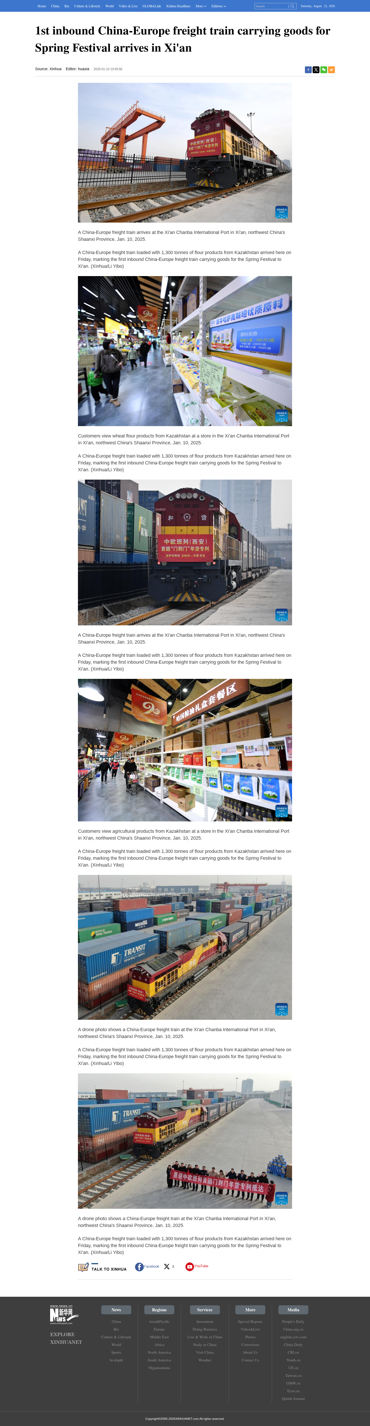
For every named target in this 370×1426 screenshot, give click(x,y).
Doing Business (205, 1329)
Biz (66, 6)
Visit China (205, 1352)
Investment (205, 1321)
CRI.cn (293, 1352)
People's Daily (293, 1321)
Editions (217, 6)
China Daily (293, 1344)
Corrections (250, 1344)
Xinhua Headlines (178, 6)
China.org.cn (293, 1329)
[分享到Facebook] (308, 69)
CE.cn (293, 1367)
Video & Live (128, 6)
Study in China (204, 1344)
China (55, 6)
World (109, 6)
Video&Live (250, 1329)
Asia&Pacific (159, 1321)
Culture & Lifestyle (87, 6)
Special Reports (250, 1321)
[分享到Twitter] (316, 69)
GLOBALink (152, 6)
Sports (116, 1352)
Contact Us (250, 1359)
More (199, 6)
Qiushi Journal (293, 1398)
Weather (204, 1359)
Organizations (159, 1367)
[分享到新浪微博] (331, 69)
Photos (250, 1336)
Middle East (159, 1336)
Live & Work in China (204, 1336)
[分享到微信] (323, 69)
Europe (159, 1329)
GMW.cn (293, 1383)
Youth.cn (293, 1359)
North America (159, 1352)
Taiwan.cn (293, 1375)
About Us (250, 1352)
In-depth (116, 1359)
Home (42, 6)
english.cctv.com (293, 1336)
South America (159, 1359)
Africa (159, 1344)
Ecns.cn (293, 1390)
